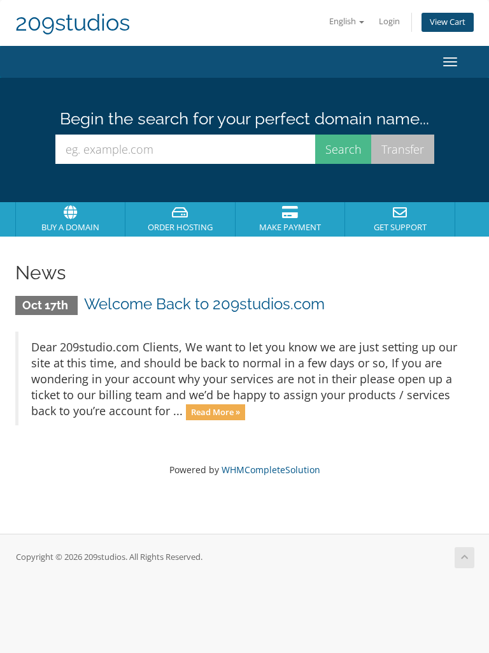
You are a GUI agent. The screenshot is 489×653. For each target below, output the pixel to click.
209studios (72, 22)
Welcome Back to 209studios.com (204, 304)
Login (389, 21)
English (343, 21)
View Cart (447, 22)
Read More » (215, 412)
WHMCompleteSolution (271, 470)
